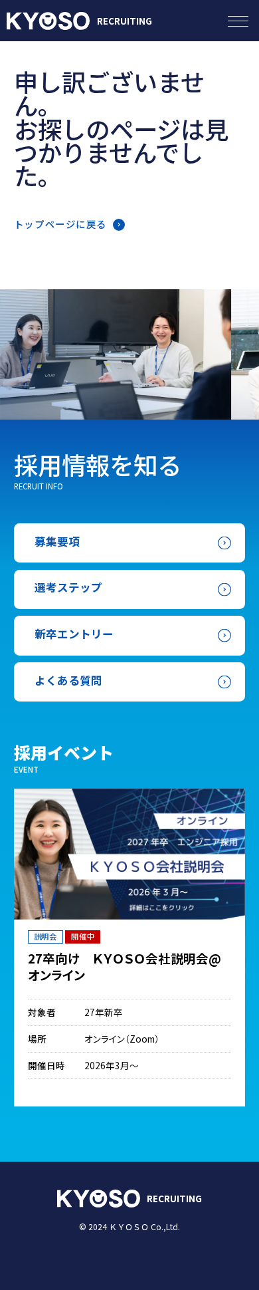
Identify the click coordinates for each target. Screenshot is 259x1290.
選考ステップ (68, 587)
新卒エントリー (74, 634)
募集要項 (57, 541)
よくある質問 (68, 680)
